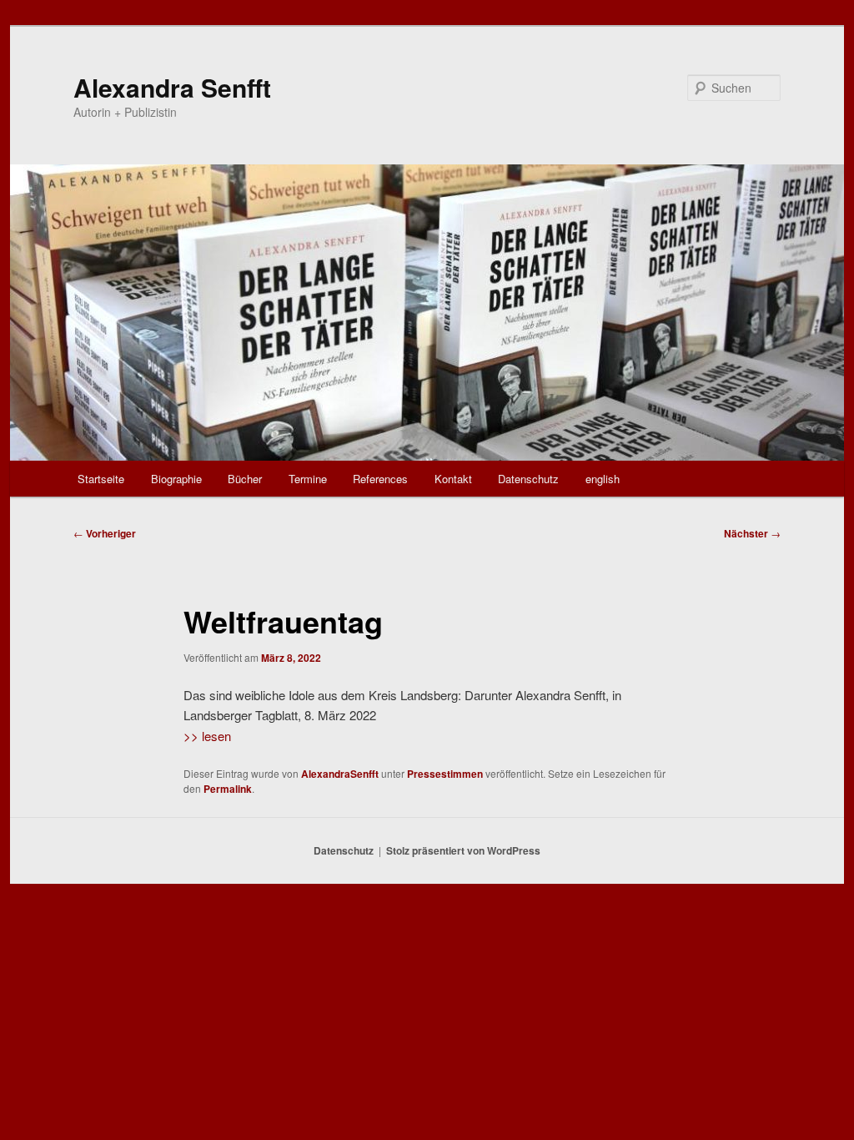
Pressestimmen (445, 773)
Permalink (227, 788)
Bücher (245, 479)
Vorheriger (104, 533)
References (380, 479)
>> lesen (207, 735)
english (602, 479)
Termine (308, 479)
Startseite (101, 479)
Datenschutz (528, 479)
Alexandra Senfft (172, 87)
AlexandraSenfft (340, 773)
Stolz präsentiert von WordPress (463, 850)
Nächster (752, 533)
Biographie (176, 479)
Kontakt (453, 479)
